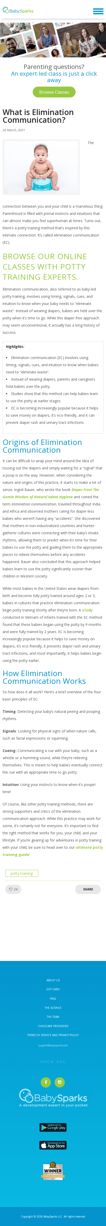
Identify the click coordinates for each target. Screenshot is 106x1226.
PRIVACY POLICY (68, 1035)
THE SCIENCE (53, 1008)
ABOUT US (53, 980)
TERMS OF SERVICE (39, 1035)
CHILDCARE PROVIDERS (53, 1026)
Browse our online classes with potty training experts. (45, 266)
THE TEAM (53, 1017)
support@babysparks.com (53, 1045)
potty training (22, 873)
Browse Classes (54, 92)
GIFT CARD (53, 989)
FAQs (53, 998)
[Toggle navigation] (98, 11)
